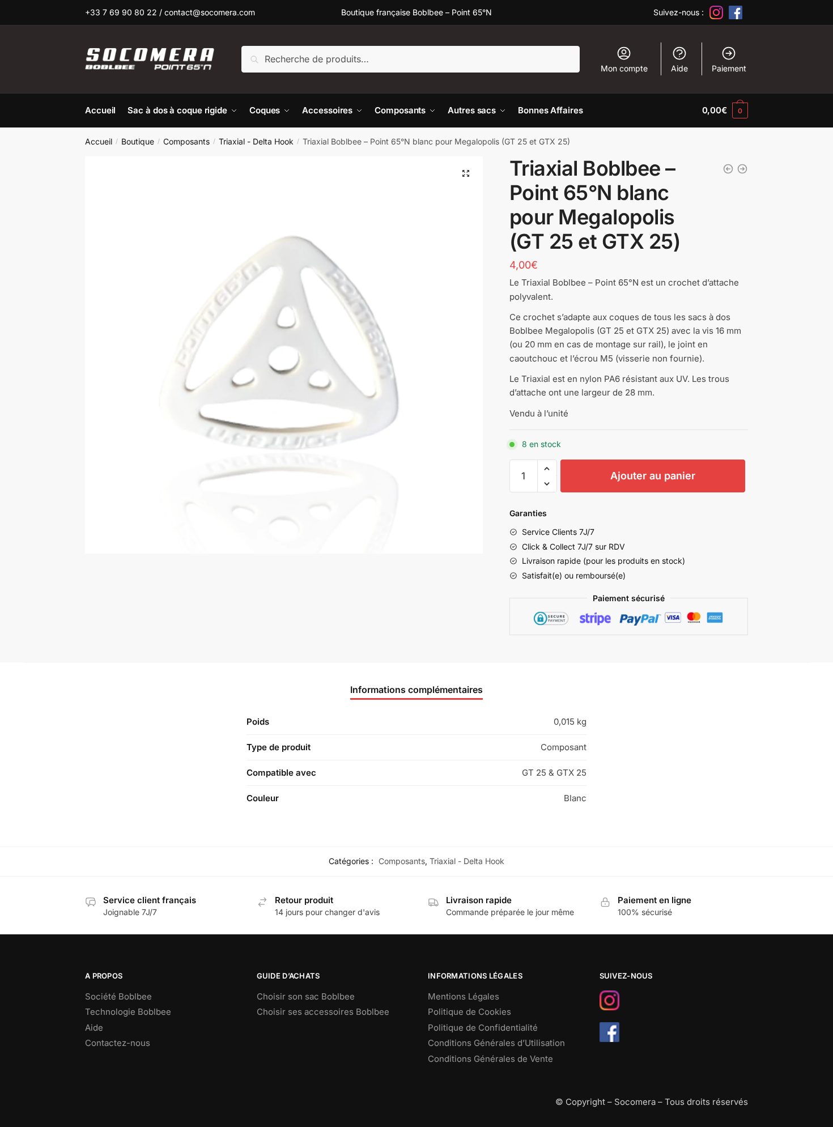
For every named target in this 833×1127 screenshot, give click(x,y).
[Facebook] (735, 12)
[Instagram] (716, 12)
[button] (466, 173)
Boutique (137, 141)
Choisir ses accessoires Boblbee (323, 1011)
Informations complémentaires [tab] (416, 689)
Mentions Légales (463, 996)
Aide (679, 68)
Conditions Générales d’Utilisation (496, 1042)
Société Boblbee (118, 996)
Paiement (729, 68)
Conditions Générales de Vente (490, 1058)
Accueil (98, 141)
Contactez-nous (117, 1042)
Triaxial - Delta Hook (256, 141)
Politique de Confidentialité (483, 1027)
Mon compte (624, 68)
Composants (186, 141)
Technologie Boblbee (128, 1011)
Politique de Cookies (469, 1011)
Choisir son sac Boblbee (306, 996)
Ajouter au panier (652, 476)
